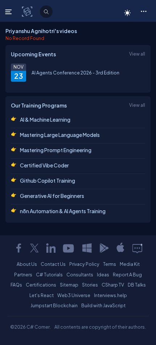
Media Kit (130, 264)
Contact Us (53, 264)
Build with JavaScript (103, 305)
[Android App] (103, 248)
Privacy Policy (84, 264)
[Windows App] (87, 248)
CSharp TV (113, 285)
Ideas (103, 274)
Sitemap (69, 285)
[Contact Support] (137, 248)
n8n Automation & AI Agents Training (63, 211)
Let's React (41, 295)
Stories (90, 285)
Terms (109, 264)
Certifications (41, 285)
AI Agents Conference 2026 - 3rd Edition (75, 73)
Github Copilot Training (47, 180)
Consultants (79, 274)
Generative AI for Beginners (52, 195)
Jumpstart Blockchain (54, 305)
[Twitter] (34, 248)
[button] (143, 10)
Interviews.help (110, 295)
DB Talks (137, 285)
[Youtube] (69, 248)
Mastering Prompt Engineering (55, 150)
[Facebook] (18, 248)
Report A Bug (127, 274)
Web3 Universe (73, 295)
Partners (23, 274)
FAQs (16, 285)
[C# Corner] (27, 11)
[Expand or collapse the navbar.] (9, 11)
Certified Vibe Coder (44, 165)
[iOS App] (120, 248)
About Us (27, 264)
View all (137, 54)
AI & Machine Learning (45, 119)
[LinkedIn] (51, 248)
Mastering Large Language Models (60, 134)
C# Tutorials (49, 274)
